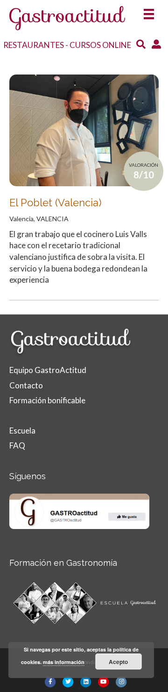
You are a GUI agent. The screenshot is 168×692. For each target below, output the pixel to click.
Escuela (22, 430)
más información (63, 661)
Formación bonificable (47, 400)
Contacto (26, 385)
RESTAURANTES (33, 45)
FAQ (17, 445)
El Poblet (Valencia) (55, 203)
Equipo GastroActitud (47, 370)
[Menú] (149, 11)
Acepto (118, 662)
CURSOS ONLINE (100, 45)
